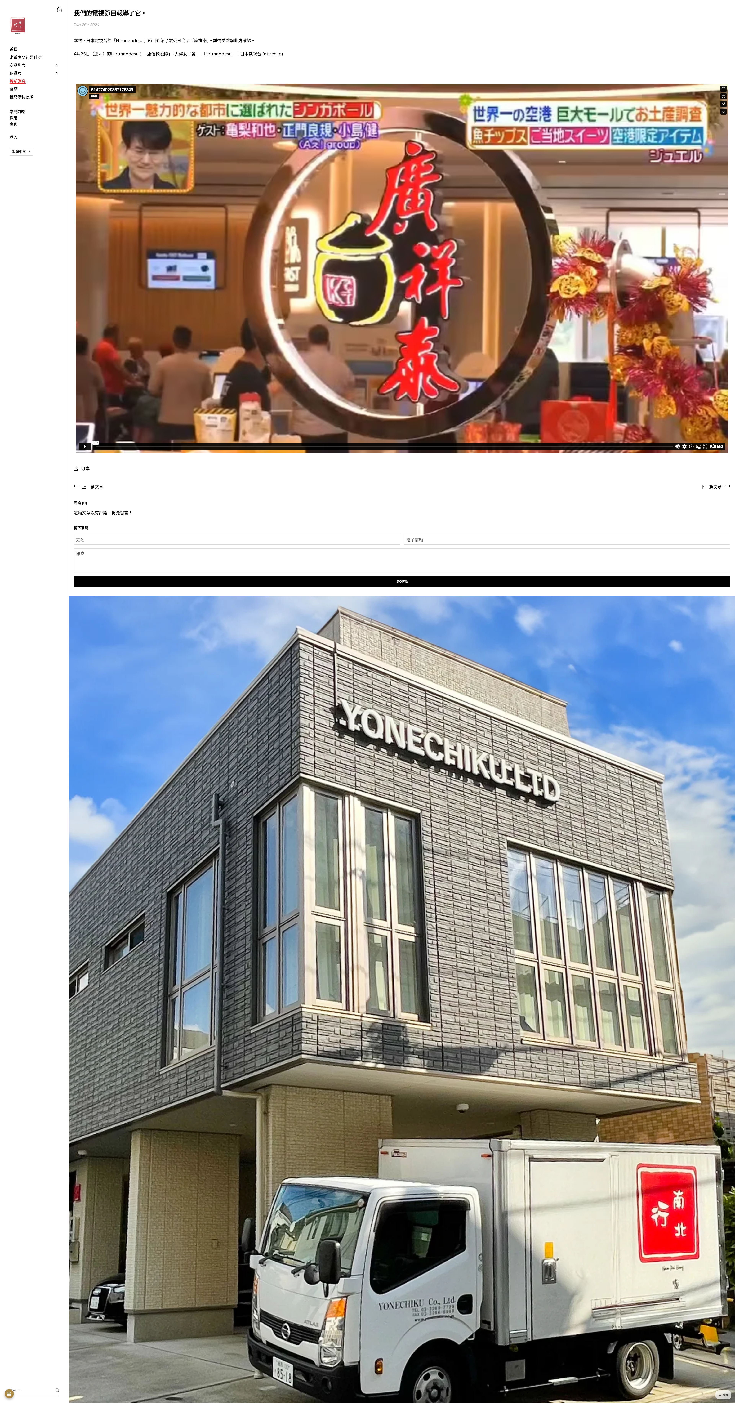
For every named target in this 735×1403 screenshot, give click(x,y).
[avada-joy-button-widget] (9, 1393)
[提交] (57, 1390)
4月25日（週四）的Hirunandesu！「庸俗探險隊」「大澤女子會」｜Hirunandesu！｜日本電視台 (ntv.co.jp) (178, 53)
